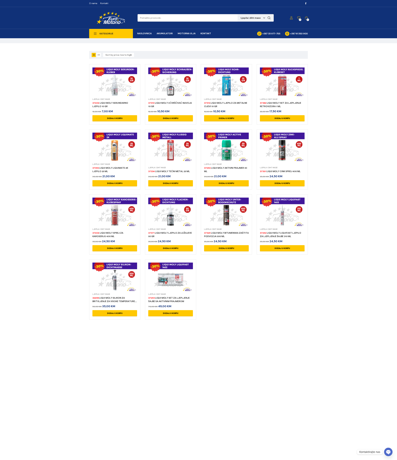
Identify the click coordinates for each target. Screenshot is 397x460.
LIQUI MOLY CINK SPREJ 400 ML (280, 171)
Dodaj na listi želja (122, 86)
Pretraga (269, 18)
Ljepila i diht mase (101, 99)
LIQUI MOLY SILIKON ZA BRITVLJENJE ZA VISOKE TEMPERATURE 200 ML (113, 301)
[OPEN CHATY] (388, 452)
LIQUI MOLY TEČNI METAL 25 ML (169, 171)
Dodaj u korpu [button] (115, 118)
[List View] (99, 55)
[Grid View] (94, 55)
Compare (107, 86)
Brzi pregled (115, 86)
